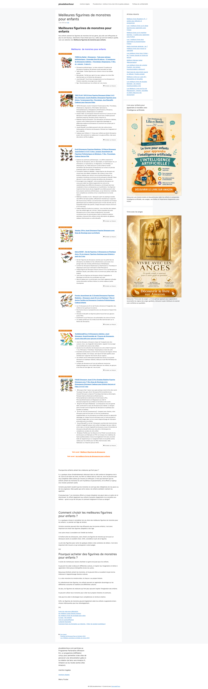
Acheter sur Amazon (110, 86)
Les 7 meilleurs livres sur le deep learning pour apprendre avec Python (137, 28)
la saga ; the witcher (65, 617)
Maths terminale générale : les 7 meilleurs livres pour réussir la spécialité (137, 48)
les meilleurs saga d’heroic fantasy (69, 613)
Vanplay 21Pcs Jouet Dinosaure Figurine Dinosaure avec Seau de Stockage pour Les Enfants (95, 232)
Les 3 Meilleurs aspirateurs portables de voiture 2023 (74, 638)
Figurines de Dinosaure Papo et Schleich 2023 (72, 636)
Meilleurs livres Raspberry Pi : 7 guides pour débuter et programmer (137, 21)
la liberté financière (64, 622)
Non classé (63, 634)
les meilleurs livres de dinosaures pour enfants (93, 456)
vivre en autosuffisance (66, 620)
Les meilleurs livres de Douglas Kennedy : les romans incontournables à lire (137, 84)
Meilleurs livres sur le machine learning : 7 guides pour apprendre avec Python (138, 35)
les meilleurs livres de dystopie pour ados (72, 615)
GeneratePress (115, 686)
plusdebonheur (66, 4)
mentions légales (85, 4)
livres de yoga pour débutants (68, 611)
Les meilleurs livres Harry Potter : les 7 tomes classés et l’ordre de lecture (137, 55)
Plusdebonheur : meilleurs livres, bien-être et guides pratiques (111, 4)
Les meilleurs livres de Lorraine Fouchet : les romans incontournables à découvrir (137, 67)
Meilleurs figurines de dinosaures (92, 452)
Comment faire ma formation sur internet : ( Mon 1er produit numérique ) (82, 624)
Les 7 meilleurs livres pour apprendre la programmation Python (136, 41)
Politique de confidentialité (140, 4)
